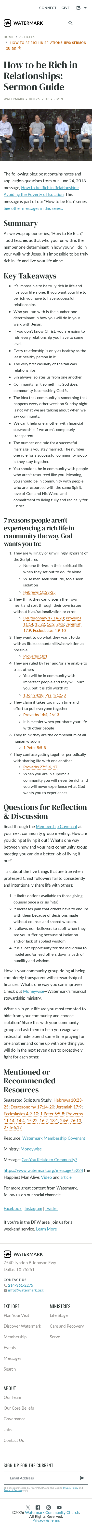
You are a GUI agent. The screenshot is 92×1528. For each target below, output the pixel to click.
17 (55, 766)
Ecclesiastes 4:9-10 (49, 630)
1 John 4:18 (33, 694)
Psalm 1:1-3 (55, 694)
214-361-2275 (20, 1285)
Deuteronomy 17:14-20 (43, 617)
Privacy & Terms (46, 1520)
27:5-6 (10, 1127)
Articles (27, 37)
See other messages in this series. (33, 208)
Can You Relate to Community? (49, 1159)
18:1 (54, 1120)
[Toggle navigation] (81, 23)
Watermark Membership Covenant (53, 1138)
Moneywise (33, 991)
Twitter (51, 1208)
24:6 (60, 623)
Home (9, 37)
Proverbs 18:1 (35, 655)
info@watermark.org (25, 1289)
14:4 (20, 1120)
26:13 (54, 714)
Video (46, 1177)
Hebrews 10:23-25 (39, 592)
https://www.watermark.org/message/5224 (43, 1170)
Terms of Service (13, 1490)
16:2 (50, 623)
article (66, 1177)
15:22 (40, 623)
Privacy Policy (70, 1487)
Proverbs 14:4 (35, 714)
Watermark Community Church (52, 1512)
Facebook (13, 1208)
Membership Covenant (56, 826)
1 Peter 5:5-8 (34, 747)
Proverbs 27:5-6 (37, 766)
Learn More (46, 1229)
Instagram (33, 1208)
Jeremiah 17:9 (69, 1107)
